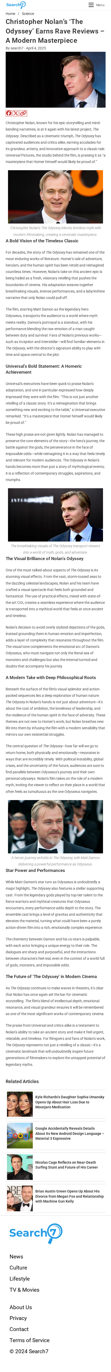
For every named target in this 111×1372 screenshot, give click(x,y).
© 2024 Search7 (29, 1351)
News (16, 1257)
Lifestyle (20, 1279)
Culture (18, 1268)
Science (28, 14)
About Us (21, 1307)
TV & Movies (24, 1290)
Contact (19, 1329)
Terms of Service (30, 1340)
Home (10, 14)
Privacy (18, 1318)
